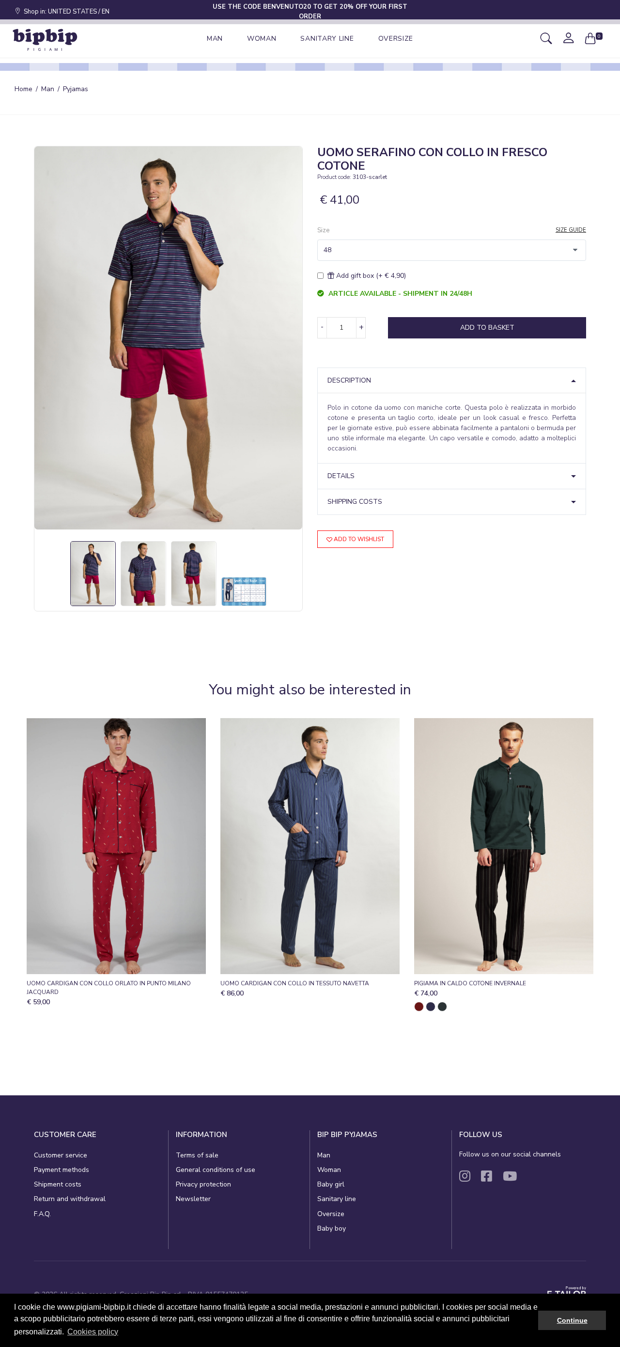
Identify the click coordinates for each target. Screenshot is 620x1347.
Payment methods (61, 1169)
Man (47, 89)
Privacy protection (203, 1184)
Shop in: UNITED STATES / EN (65, 11)
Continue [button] (572, 1320)
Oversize (330, 1214)
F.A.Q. (42, 1214)
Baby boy (331, 1228)
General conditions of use (215, 1169)
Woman (329, 1169)
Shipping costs (354, 501)
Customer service (60, 1155)
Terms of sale (197, 1155)
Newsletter (193, 1198)
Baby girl (330, 1184)
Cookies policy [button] (92, 1332)
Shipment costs (57, 1184)
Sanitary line (336, 1198)
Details (341, 476)
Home (23, 89)
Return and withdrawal (70, 1198)
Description (349, 380)
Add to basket (487, 327)
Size (323, 230)
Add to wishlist (358, 539)
